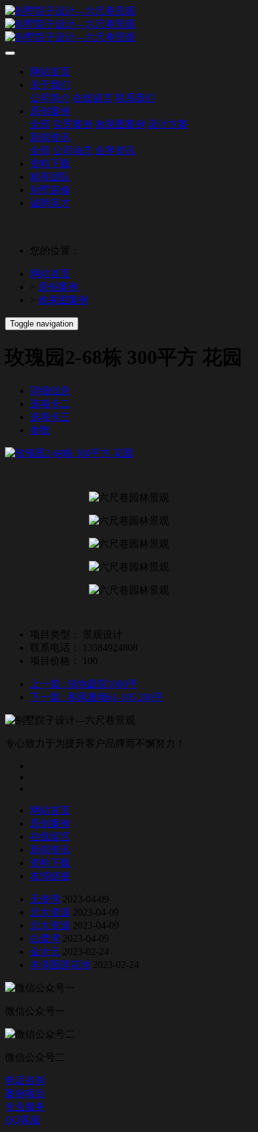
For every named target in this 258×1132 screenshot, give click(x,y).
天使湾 (45, 899)
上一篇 (84, 684)
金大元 (45, 951)
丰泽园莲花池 (60, 964)
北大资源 (50, 912)
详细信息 (50, 390)
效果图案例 (63, 300)
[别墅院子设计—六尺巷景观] (129, 24)
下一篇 (96, 697)
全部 (40, 124)
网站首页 (50, 273)
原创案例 (58, 286)
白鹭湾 (45, 938)
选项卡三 (50, 417)
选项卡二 (50, 403)
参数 (40, 430)
